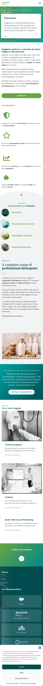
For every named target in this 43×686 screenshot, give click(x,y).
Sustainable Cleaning (22, 236)
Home (3, 10)
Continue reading (13, 455)
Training (9, 497)
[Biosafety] (5, 212)
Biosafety (16, 212)
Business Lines (12, 10)
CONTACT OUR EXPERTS (21, 392)
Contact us (21, 96)
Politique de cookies (12, 683)
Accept (21, 667)
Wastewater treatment (23, 224)
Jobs (3, 579)
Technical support (13, 445)
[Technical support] (21, 426)
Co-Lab (4, 582)
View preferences (21, 678)
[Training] (21, 478)
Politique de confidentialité (28, 683)
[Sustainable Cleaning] (5, 235)
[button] (40, 647)
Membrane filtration (21, 247)
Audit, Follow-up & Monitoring (19, 520)
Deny (22, 673)
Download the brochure (12, 316)
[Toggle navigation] (40, 3)
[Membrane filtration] (5, 247)
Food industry (25, 10)
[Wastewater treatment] (5, 224)
